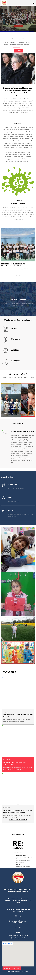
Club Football (18, 630)
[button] (16, 275)
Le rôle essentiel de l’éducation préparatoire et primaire (13, 264)
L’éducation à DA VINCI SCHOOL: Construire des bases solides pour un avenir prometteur (17, 812)
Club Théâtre (18, 655)
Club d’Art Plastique (18, 541)
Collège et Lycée (21, 855)
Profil (18, 864)
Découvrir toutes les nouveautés (18, 819)
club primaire (18, 543)
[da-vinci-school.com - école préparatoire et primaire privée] (4, 2)
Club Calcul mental (18, 585)
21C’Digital (25, 971)
